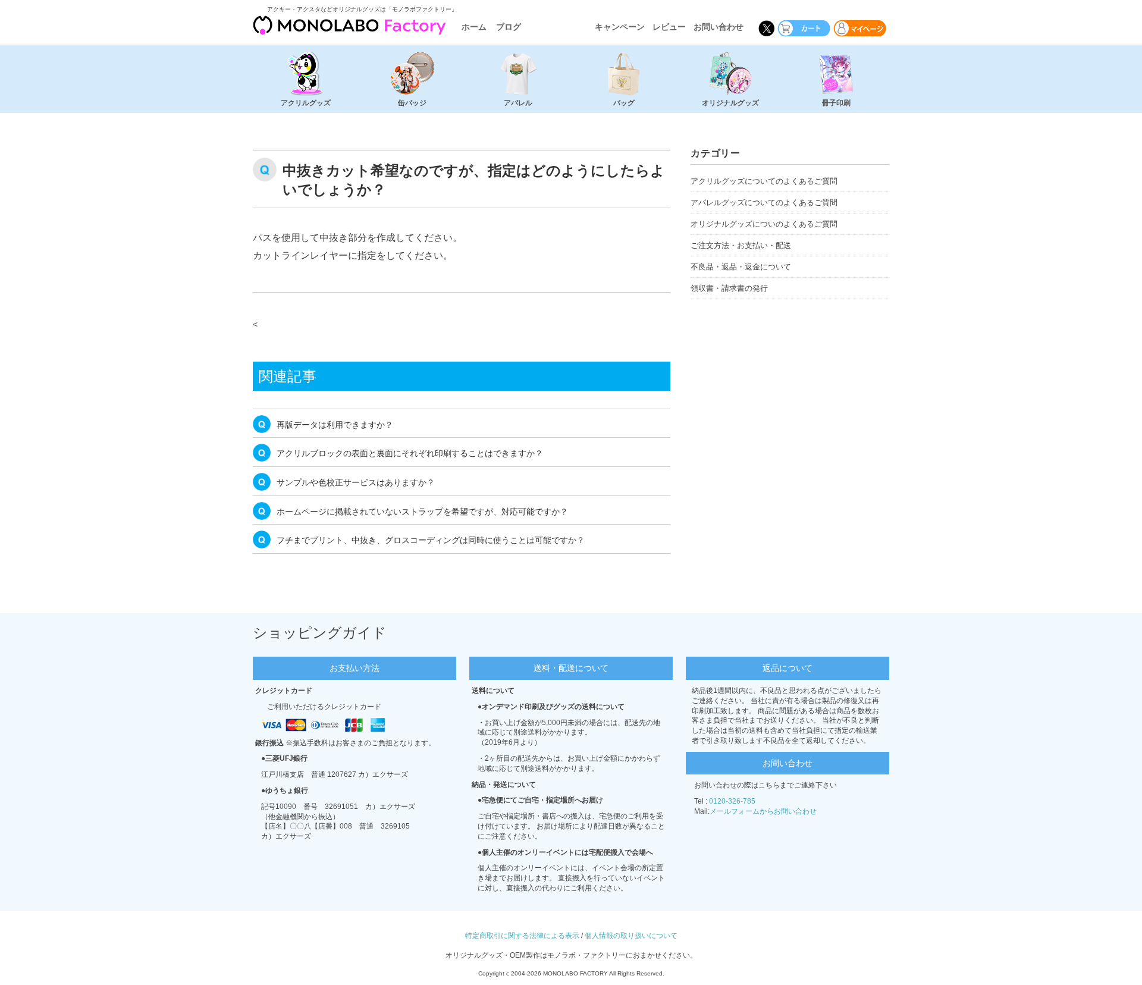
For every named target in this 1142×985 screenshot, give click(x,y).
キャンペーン (620, 27)
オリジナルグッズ (730, 103)
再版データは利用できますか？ (335, 424)
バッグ (624, 103)
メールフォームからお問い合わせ (763, 811)
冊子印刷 (836, 103)
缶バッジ (412, 103)
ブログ (508, 27)
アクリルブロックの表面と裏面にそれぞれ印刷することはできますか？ (410, 453)
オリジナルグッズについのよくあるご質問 (764, 223)
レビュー (669, 27)
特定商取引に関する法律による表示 (522, 935)
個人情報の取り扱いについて (631, 935)
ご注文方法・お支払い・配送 (741, 245)
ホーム (474, 27)
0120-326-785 (732, 801)
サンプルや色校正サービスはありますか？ (356, 482)
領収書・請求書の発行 (729, 288)
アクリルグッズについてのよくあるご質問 (764, 181)
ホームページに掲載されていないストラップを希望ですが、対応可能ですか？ (422, 511)
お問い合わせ (718, 27)
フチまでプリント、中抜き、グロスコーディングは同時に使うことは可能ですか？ (431, 540)
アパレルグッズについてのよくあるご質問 (764, 202)
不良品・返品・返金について (741, 266)
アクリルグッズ (306, 103)
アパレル (518, 103)
